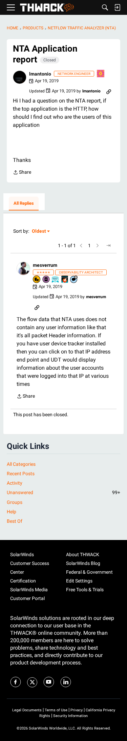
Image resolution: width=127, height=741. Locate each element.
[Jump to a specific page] (108, 245)
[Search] (105, 7)
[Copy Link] (109, 91)
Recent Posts (21, 473)
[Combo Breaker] (37, 280)
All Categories (21, 464)
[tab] (24, 204)
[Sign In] (117, 7)
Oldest (39, 231)
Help (11, 511)
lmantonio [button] (40, 74)
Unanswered (63, 492)
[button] (19, 77)
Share (22, 172)
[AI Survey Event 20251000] (55, 280)
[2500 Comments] (74, 280)
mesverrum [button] (45, 265)
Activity (14, 483)
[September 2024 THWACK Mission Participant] (101, 74)
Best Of (14, 521)
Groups (14, 502)
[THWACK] (47, 7)
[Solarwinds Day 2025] (65, 280)
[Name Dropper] (46, 280)
